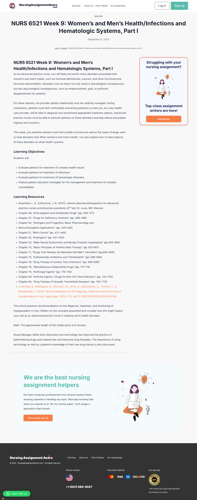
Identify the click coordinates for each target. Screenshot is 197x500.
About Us (88, 5)
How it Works (101, 5)
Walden (98, 16)
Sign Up (179, 5)
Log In (162, 5)
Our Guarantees (117, 5)
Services (72, 457)
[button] (16, 494)
